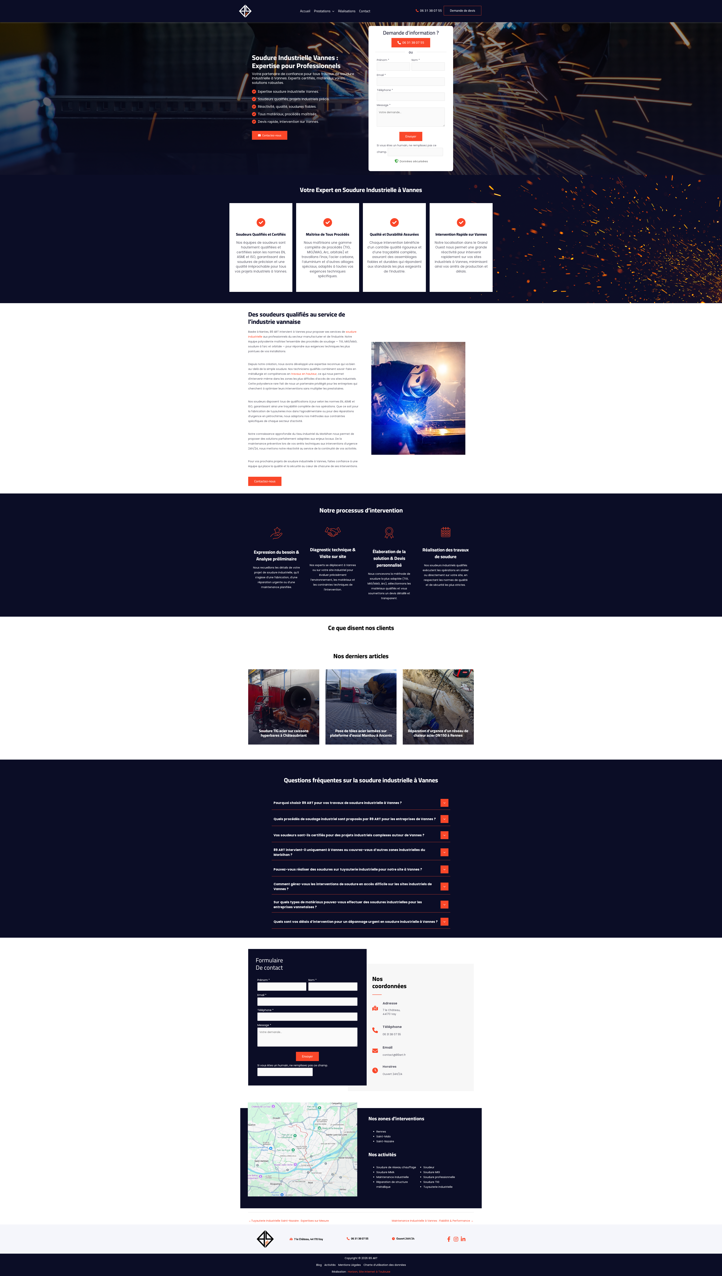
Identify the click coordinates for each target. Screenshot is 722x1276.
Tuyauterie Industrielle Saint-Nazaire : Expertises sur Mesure (289, 1221)
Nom (416, 60)
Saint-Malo (383, 1136)
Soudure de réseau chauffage (396, 1167)
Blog (319, 1265)
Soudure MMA (385, 1172)
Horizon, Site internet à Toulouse (369, 1272)
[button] (324, 11)
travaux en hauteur (304, 374)
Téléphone (385, 90)
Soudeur (428, 1167)
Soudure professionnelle (439, 1177)
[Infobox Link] (386, 1010)
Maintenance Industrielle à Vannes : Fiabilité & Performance (432, 1221)
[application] (332, 11)
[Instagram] (456, 1239)
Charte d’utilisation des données (384, 1265)
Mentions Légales (349, 1265)
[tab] (361, 802)
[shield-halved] (396, 161)
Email (381, 75)
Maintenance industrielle (392, 1177)
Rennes (381, 1131)
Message (384, 105)
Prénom (383, 60)
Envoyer (410, 136)
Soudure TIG (431, 1182)
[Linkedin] (463, 1239)
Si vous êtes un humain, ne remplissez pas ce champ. (292, 1065)
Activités (330, 1265)
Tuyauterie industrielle (438, 1187)
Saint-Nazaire (385, 1141)
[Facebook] (448, 1239)
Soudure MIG (431, 1172)
